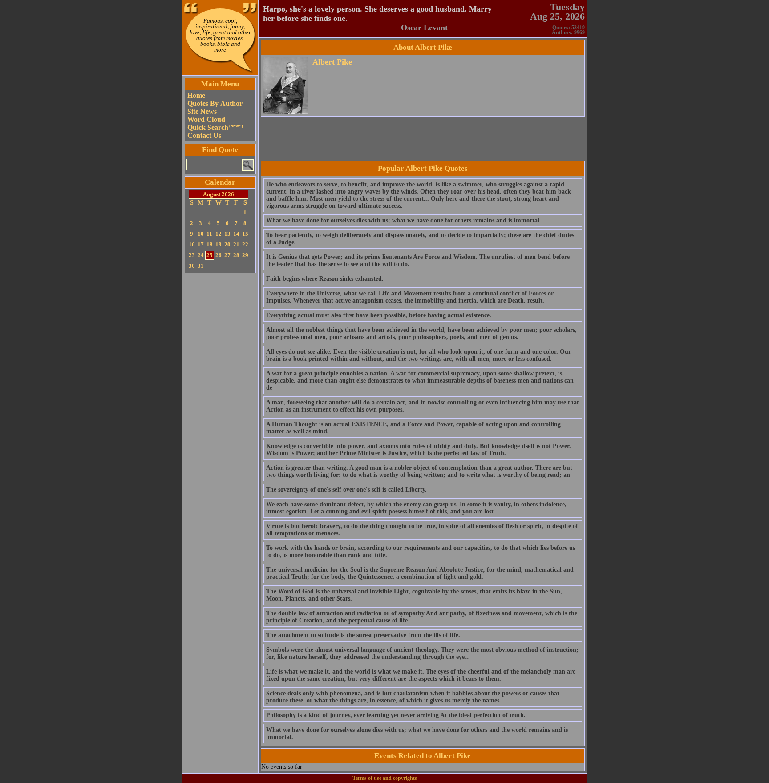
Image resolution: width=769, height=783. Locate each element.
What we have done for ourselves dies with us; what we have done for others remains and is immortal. (403, 220)
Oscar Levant (424, 27)
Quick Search (215, 127)
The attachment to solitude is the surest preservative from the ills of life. (363, 635)
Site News (202, 111)
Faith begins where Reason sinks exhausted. (325, 278)
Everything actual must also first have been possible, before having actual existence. (378, 315)
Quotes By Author (215, 103)
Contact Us (204, 135)
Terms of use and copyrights (384, 778)
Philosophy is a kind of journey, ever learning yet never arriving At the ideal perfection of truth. (396, 715)
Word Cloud (206, 119)
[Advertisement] (220, 408)
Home (196, 95)
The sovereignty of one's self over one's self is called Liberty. (346, 489)
